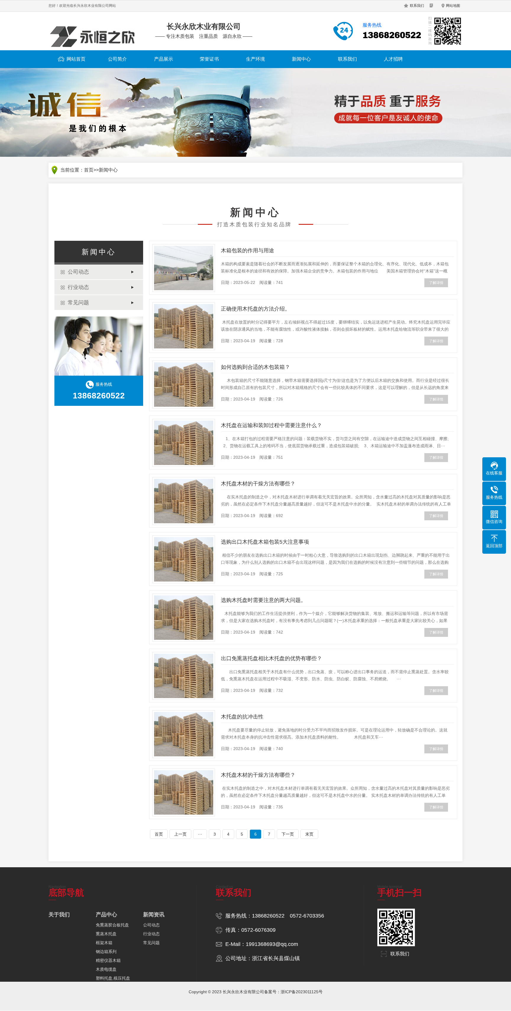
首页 (88, 169)
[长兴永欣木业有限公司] (92, 35)
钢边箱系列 (106, 951)
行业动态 (78, 287)
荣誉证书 (209, 59)
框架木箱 (104, 942)
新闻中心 (301, 59)
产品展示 (163, 59)
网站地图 (453, 6)
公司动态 (78, 272)
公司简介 (117, 59)
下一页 (288, 834)
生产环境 (255, 59)
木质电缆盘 (106, 969)
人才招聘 (393, 59)
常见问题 (78, 303)
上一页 (180, 834)
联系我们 (417, 6)
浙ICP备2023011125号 (302, 991)
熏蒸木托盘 (106, 933)
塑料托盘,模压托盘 (113, 978)
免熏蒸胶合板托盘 (112, 925)
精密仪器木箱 (108, 960)
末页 (309, 834)
